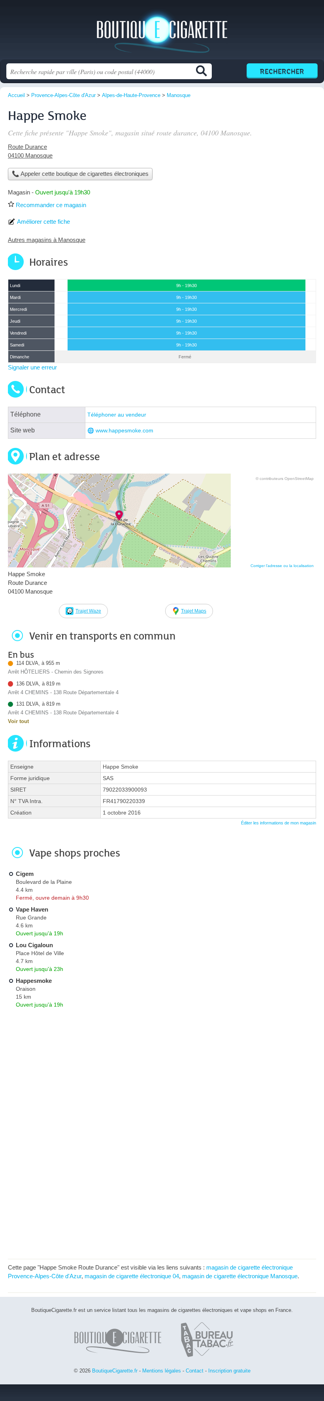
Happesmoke (34, 980)
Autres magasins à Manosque (46, 239)
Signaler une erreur (32, 367)
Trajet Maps (193, 611)
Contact (194, 1371)
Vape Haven (32, 909)
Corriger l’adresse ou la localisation (282, 565)
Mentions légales (161, 1371)
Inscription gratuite (229, 1371)
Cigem (25, 873)
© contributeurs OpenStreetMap (285, 478)
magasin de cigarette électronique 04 (132, 1276)
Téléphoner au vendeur (116, 415)
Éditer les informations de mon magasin (278, 822)
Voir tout (18, 721)
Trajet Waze (88, 611)
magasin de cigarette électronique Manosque (240, 1276)
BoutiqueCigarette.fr (162, 32)
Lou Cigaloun (34, 945)
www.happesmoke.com (124, 431)
